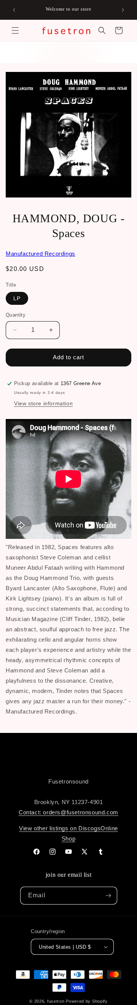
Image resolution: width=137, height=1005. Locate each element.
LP (17, 298)
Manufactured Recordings (40, 253)
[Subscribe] (108, 896)
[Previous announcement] (14, 10)
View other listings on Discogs (59, 828)
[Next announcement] (123, 10)
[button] (15, 30)
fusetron (56, 1001)
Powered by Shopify (87, 1001)
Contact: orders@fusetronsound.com (68, 812)
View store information (43, 403)
